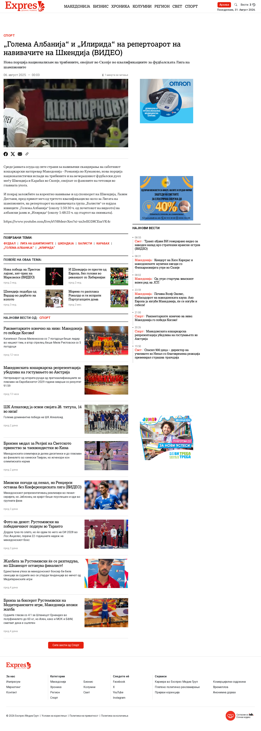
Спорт (191, 6)
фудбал (10, 243)
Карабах (102, 243)
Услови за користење (54, 715)
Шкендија (66, 243)
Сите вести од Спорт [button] (66, 645)
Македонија (77, 6)
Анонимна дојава (224, 692)
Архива (224, 4)
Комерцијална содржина (229, 681)
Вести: (246, 4)
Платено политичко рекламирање (177, 687)
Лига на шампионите (36, 243)
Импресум (13, 681)
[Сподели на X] (13, 154)
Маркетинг (13, 687)
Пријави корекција (167, 692)
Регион (162, 6)
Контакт (11, 692)
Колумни (142, 6)
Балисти (85, 243)
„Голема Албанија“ (19, 247)
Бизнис (100, 6)
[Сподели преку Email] (20, 154)
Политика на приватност (84, 715)
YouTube (118, 692)
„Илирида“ (46, 247)
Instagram (119, 697)
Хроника (120, 6)
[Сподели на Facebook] (6, 154)
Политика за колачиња (114, 715)
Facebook (119, 681)
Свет (177, 6)
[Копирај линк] (27, 154)
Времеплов (220, 687)
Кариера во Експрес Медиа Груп (176, 681)
